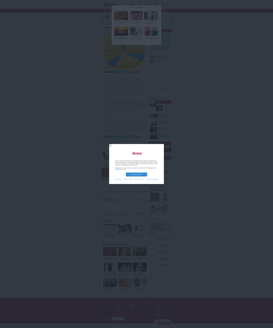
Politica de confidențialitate (153, 179)
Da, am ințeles (136, 174)
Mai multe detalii (118, 179)
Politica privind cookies (139, 179)
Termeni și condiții (128, 179)
